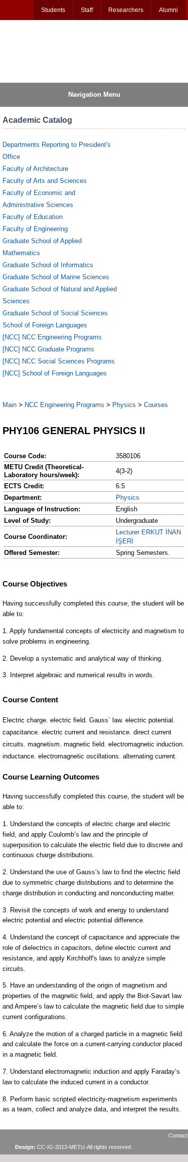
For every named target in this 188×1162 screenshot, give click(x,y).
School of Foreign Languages (45, 325)
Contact (177, 1135)
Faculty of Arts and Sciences (45, 180)
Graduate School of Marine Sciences (56, 277)
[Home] (51, 51)
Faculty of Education (33, 217)
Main (10, 405)
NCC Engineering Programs (64, 405)
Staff (87, 10)
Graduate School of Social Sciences (55, 313)
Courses (156, 405)
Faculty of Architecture (35, 168)
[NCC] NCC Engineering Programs (52, 337)
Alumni (168, 10)
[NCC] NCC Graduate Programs (48, 349)
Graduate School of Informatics (48, 265)
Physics (124, 405)
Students (53, 10)
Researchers (125, 10)
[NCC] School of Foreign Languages (55, 373)
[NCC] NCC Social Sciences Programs (59, 361)
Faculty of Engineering (35, 229)
